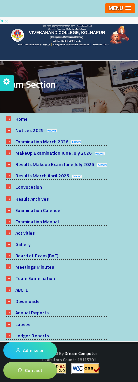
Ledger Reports (32, 335)
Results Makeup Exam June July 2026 (54, 164)
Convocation (28, 186)
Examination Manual (37, 221)
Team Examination (35, 278)
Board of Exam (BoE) (36, 255)
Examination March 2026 (41, 141)
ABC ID (22, 289)
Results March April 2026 (42, 175)
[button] (120, 8)
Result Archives (32, 198)
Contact (32, 370)
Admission (32, 350)
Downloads (27, 301)
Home (21, 118)
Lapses (22, 324)
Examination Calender (38, 210)
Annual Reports (32, 312)
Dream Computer (80, 353)
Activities (25, 232)
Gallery (23, 244)
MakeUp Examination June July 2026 (53, 152)
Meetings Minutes (34, 266)
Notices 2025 (29, 130)
